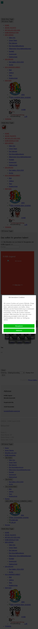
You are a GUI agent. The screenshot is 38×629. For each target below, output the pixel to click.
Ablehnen (19, 330)
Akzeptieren (19, 326)
